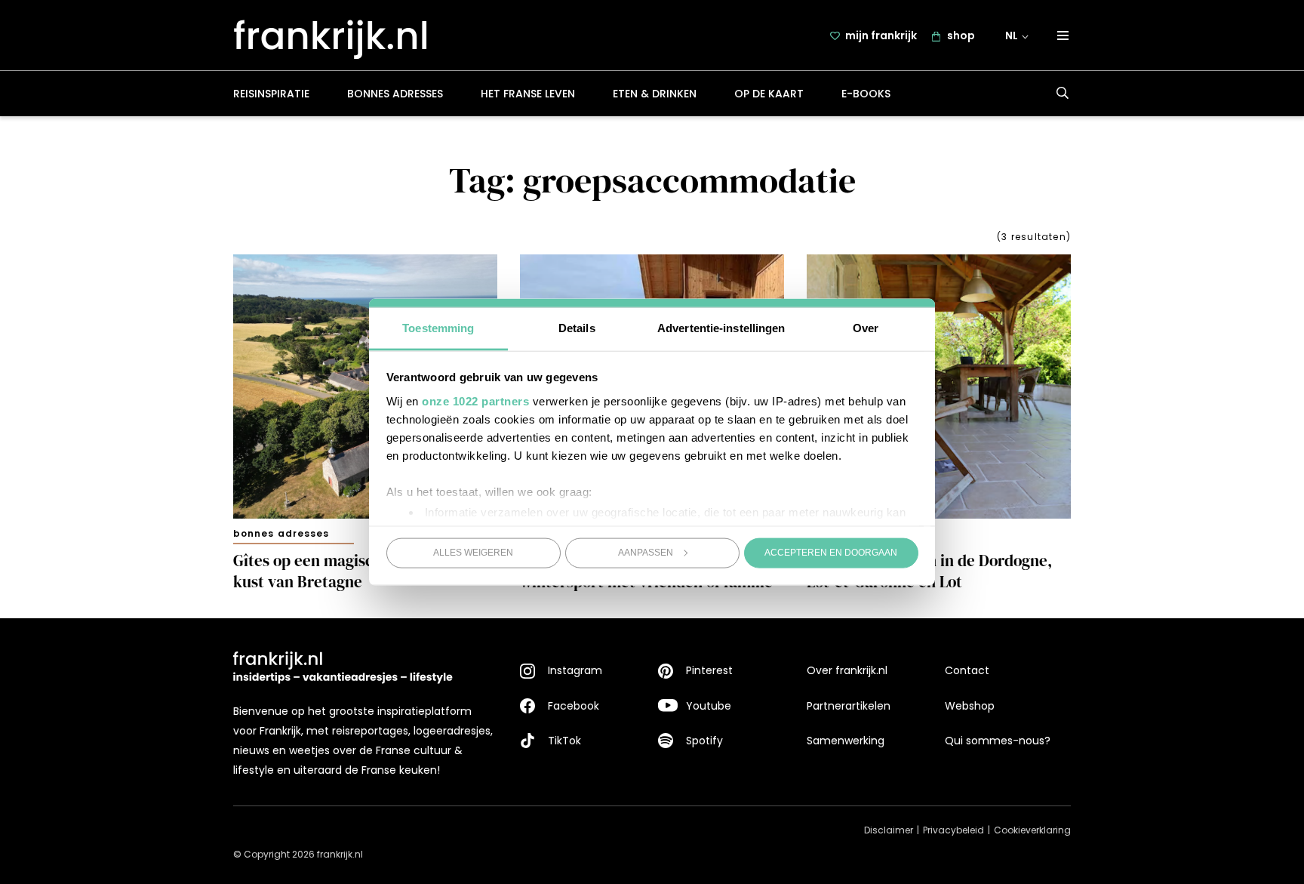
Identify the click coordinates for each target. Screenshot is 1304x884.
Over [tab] (865, 327)
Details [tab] (576, 327)
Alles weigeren (473, 552)
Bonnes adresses (395, 93)
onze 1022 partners (475, 400)
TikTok (564, 740)
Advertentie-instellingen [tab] (721, 327)
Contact (967, 670)
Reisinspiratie (271, 93)
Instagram (575, 670)
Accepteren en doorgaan (830, 552)
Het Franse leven (528, 93)
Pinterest (709, 670)
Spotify (704, 740)
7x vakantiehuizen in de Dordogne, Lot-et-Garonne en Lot (929, 571)
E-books (865, 93)
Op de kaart (769, 93)
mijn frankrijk (881, 35)
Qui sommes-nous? (997, 740)
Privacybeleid (953, 830)
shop (961, 35)
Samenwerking (845, 740)
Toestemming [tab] (438, 327)
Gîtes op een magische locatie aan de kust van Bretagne (362, 571)
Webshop (970, 705)
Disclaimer (888, 830)
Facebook (573, 705)
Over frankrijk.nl (847, 670)
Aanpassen (645, 552)
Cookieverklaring (1032, 830)
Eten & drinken (655, 93)
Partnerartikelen (848, 705)
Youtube (708, 705)
